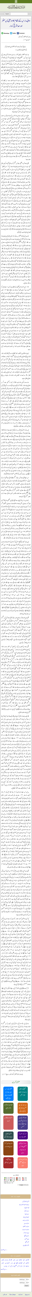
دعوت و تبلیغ (26, 1236)
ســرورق (27, 1294)
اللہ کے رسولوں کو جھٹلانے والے (23, 1135)
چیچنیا (17, 1263)
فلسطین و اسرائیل (13, 1266)
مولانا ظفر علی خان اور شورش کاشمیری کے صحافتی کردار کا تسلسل (23, 1122)
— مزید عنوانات (4, 1250)
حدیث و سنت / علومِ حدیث (24, 1205)
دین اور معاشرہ (26, 1233)
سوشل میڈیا (12, 1294)
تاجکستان (27, 1263)
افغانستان (27, 1260)
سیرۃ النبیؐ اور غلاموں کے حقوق (8, 1161)
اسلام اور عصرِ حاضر (25, 1230)
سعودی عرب (7, 1263)
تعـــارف (20, 1294)
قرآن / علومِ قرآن (26, 1201)
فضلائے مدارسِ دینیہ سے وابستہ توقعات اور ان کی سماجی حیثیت (8, 1094)
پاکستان (3, 1260)
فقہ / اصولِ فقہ (26, 1208)
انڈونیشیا (20, 1260)
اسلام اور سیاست (26, 1220)
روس (12, 1263)
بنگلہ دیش (10, 1260)
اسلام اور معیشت (26, 1226)
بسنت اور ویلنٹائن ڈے (8, 1119)
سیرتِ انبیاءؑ (27, 1214)
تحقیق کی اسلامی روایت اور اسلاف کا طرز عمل (23, 1092)
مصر (9, 1266)
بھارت (6, 1260)
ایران (17, 1260)
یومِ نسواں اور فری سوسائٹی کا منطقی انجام (23, 1162)
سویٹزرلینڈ (27, 1266)
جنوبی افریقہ (20, 1263)
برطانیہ (14, 1260)
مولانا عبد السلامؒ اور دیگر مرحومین (8, 1107)
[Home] (16, 8)
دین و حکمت (27, 1239)
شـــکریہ (4, 1294)
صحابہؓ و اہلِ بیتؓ (26, 1217)
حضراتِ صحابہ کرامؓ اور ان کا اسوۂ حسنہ (8, 1145)
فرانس (18, 1266)
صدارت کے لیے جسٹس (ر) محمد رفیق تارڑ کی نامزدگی (23, 1108)
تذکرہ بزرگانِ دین (26, 1245)
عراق (21, 1266)
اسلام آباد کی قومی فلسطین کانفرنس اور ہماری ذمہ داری (22, 1148)
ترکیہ (24, 1263)
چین (14, 1263)
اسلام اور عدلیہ (26, 1223)
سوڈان (3, 1263)
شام (24, 1266)
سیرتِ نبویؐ (26, 1211)
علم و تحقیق (27, 1242)
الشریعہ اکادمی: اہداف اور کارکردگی (8, 1135)
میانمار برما (5, 1266)
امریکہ (24, 1260)
